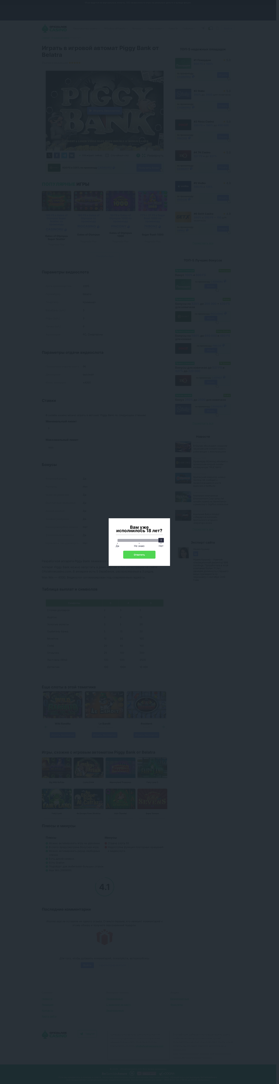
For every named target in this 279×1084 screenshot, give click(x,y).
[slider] (161, 540)
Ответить (139, 554)
